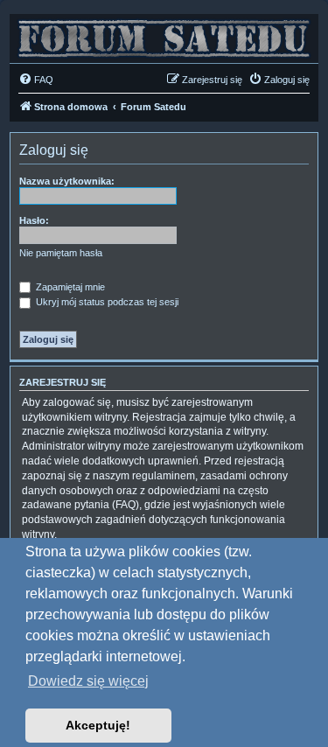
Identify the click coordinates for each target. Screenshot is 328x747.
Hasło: (34, 220)
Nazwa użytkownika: (67, 181)
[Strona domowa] (164, 34)
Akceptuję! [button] (98, 725)
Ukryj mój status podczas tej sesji (105, 302)
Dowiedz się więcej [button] (88, 681)
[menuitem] (35, 79)
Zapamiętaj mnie (69, 287)
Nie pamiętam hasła (60, 253)
